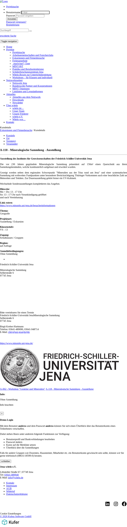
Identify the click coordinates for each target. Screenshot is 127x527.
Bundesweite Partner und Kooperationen (32, 86)
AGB (9, 488)
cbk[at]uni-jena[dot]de (19, 332)
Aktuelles (10, 94)
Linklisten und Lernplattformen (27, 91)
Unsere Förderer (20, 113)
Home (9, 46)
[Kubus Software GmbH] (10, 525)
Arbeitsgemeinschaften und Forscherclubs (32, 55)
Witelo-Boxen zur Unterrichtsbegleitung (31, 74)
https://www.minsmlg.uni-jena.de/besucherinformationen (27, 205)
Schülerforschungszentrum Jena (27, 72)
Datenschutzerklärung (17, 494)
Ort (7, 138)
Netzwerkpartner (14, 80)
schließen (5, 461)
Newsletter (17, 102)
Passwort (10, 15)
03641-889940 (11, 474)
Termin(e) (11, 141)
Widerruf (10, 491)
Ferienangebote (19, 60)
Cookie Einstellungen (10, 513)
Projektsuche (12, 6)
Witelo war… (19, 119)
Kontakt (10, 122)
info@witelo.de (15, 477)
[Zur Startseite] (4, 1)
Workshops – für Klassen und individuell (32, 77)
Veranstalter (12, 144)
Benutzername (13, 12)
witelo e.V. (17, 116)
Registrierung (12, 24)
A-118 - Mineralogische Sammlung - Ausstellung (70, 389)
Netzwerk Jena (19, 83)
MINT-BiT (17, 66)
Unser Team (18, 111)
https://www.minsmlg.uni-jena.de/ (16, 343)
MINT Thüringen (21, 88)
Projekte (10, 49)
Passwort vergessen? (16, 22)
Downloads (18, 100)
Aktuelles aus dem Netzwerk (26, 97)
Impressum (11, 485)
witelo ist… (18, 108)
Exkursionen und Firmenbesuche (28, 58)
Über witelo (12, 105)
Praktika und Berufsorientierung (28, 69)
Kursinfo (10, 135)
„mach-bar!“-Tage (21, 63)
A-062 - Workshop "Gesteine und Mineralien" (22, 389)
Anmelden (11, 19)
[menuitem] (66, 6)
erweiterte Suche (8, 35)
